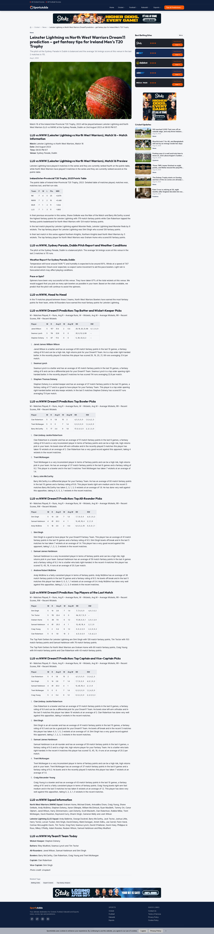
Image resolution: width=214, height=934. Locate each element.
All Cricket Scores (37, 2)
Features (155, 196)
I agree (143, 931)
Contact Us (152, 911)
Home (112, 7)
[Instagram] (43, 919)
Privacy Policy (153, 917)
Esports (156, 7)
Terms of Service (154, 914)
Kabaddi (144, 7)
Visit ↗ (177, 45)
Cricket (120, 7)
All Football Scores (54, 2)
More (181, 35)
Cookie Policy (153, 920)
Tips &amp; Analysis (63, 883)
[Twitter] (37, 919)
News (44, 27)
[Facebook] (32, 919)
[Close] (165, 930)
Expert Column (48, 883)
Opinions (155, 160)
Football (132, 7)
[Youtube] (48, 919)
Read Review (177, 41)
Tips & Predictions (173, 7)
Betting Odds (35, 883)
